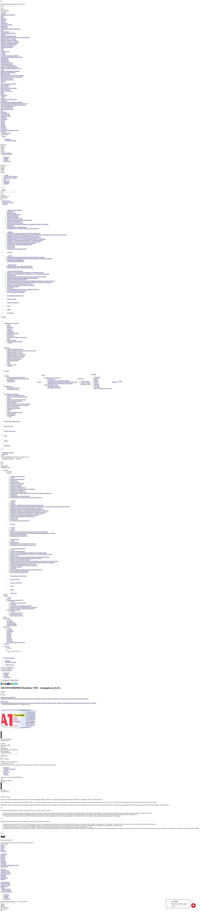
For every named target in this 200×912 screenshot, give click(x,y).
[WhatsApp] (12, 684)
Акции (2, 847)
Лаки (2, 703)
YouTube (6, 160)
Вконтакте (6, 157)
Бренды (3, 849)
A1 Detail (8, 698)
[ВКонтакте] (1, 684)
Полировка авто (14, 542)
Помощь (3, 879)
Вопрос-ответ (4, 886)
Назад (10, 471)
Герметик (21, 703)
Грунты (5, 703)
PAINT (80, 698)
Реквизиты (3, 875)
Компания (9, 629)
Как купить (10, 621)
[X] (8, 684)
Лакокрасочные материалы (17, 479)
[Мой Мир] (6, 684)
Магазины (3, 869)
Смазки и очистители (70, 698)
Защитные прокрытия (29, 703)
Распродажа (85, 698)
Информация (4, 866)
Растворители (45, 703)
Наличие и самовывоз (9, 769)
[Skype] (15, 684)
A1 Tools (12, 530)
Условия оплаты (5, 871)
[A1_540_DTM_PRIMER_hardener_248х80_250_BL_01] (18, 728)
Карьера (3, 859)
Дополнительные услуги (16, 613)
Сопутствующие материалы (17, 551)
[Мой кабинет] (1, 451)
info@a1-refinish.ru (6, 153)
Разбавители (38, 703)
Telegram (6, 158)
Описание (6, 767)
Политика (3, 876)
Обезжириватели (76, 703)
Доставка (6, 774)
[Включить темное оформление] (3, 188)
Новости (3, 855)
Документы (4, 863)
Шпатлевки (10, 703)
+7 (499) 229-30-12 (6, 133)
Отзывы (6, 770)
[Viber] (10, 684)
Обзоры (3, 887)
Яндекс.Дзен (7, 161)
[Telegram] (17, 684)
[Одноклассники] (4, 684)
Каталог (9, 473)
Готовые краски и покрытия (88, 703)
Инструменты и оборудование (47, 698)
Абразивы (12, 503)
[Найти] (2, 7)
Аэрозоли (16, 703)
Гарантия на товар (5, 873)
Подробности (4, 748)
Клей (70, 703)
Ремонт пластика (59, 698)
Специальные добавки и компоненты (59, 703)
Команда (3, 856)
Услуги (9, 598)
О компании (4, 854)
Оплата (6, 773)
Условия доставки (5, 872)
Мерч (77, 698)
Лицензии (3, 862)
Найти (2, 904)
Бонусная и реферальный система (10, 865)
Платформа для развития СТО (18, 603)
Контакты (3, 861)
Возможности (4, 878)
